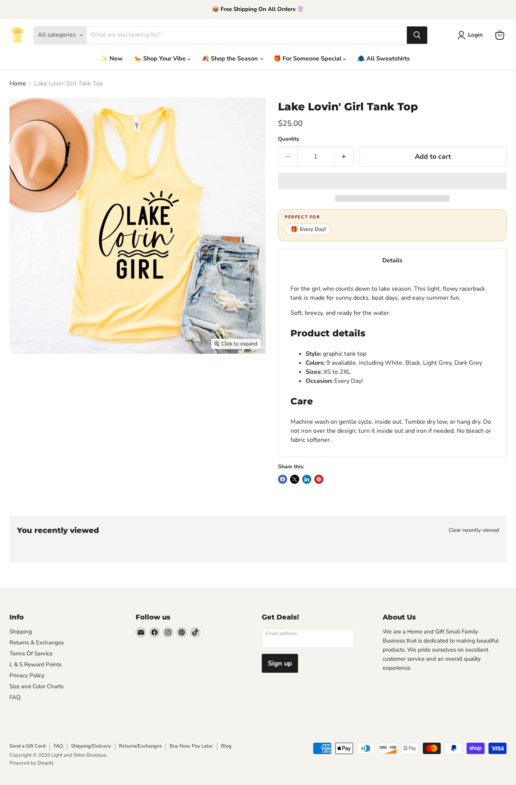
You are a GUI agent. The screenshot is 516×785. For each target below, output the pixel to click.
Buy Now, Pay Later (191, 746)
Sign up (280, 663)
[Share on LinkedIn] (306, 479)
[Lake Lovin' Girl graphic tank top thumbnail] (24, 375)
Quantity (288, 139)
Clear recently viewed (474, 530)
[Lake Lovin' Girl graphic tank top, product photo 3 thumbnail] (88, 375)
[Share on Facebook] (282, 479)
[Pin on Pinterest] (318, 479)
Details (392, 260)
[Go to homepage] (17, 35)
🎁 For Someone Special (308, 58)
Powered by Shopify (31, 763)
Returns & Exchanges (36, 642)
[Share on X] (294, 479)
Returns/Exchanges (140, 746)
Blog (226, 746)
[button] (392, 181)
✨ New (111, 58)
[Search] (417, 35)
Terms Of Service (31, 653)
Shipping (20, 631)
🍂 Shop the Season (230, 58)
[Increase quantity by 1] (344, 156)
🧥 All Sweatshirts (383, 58)
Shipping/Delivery (91, 746)
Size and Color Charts (36, 686)
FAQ (15, 697)
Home (17, 83)
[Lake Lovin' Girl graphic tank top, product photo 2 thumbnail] (56, 375)
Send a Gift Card (27, 746)
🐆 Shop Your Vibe (160, 58)
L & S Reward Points (35, 664)
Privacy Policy (27, 675)
